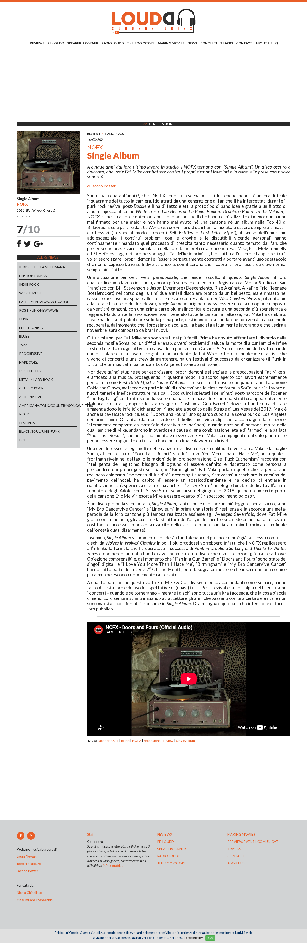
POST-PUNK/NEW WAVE (38, 310)
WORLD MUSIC (31, 293)
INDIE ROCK (29, 284)
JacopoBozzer (108, 741)
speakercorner (171, 849)
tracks (234, 849)
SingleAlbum (185, 741)
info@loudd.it (113, 865)
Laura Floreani (28, 856)
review (168, 741)
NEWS (192, 43)
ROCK (24, 414)
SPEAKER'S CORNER (82, 43)
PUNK (24, 319)
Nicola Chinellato (29, 892)
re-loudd (165, 841)
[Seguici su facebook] (20, 836)
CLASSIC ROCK (31, 388)
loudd (125, 741)
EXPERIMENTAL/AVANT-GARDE (44, 302)
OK (209, 938)
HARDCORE (28, 362)
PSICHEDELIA (30, 371)
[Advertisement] (153, 84)
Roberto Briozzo (29, 864)
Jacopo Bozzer (103, 186)
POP (22, 440)
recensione (152, 741)
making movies (241, 834)
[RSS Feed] (31, 836)
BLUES (24, 336)
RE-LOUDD (55, 43)
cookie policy (194, 938)
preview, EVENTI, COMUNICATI (253, 841)
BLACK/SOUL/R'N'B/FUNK (39, 431)
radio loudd (168, 856)
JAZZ (23, 345)
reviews (164, 834)
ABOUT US (263, 43)
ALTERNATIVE (30, 397)
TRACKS (226, 43)
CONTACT (244, 43)
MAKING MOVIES (171, 43)
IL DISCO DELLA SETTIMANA (42, 267)
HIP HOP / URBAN (33, 276)
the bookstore (171, 863)
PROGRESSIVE (30, 353)
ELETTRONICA (31, 328)
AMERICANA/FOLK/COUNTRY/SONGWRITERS (48, 405)
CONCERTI (208, 43)
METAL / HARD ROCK (36, 379)
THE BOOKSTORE (141, 43)
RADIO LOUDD (112, 43)
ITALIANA (27, 423)
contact (235, 856)
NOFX (136, 741)
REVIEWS (37, 43)
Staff (90, 834)
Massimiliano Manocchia (35, 900)
